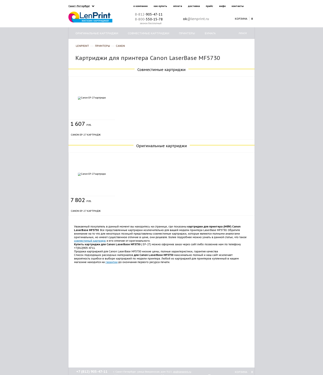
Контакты (238, 6)
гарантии (111, 262)
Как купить (160, 6)
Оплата (177, 6)
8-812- (149, 14)
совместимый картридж (90, 240)
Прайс (209, 6)
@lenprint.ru (196, 19)
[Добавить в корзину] (108, 123)
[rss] (251, 5)
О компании (140, 6)
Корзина (241, 18)
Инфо (222, 6)
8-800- (149, 19)
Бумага (210, 33)
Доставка (194, 6)
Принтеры (187, 33)
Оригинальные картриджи (97, 33)
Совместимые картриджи (148, 33)
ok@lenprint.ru (182, 371)
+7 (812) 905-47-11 (91, 371)
